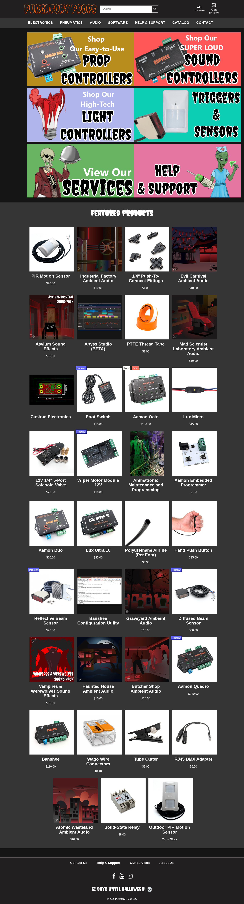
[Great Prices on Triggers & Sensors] (187, 140)
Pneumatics (71, 22)
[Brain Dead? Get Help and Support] (187, 196)
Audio (95, 22)
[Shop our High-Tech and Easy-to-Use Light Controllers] (80, 140)
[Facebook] (114, 877)
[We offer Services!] (80, 196)
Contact (204, 22)
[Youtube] (122, 877)
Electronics (40, 22)
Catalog (180, 22)
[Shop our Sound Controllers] (187, 84)
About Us (166, 863)
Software (118, 22)
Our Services (140, 863)
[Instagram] (130, 877)
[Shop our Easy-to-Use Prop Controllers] (80, 84)
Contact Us (78, 863)
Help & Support (150, 22)
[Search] (155, 9)
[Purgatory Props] (60, 9)
